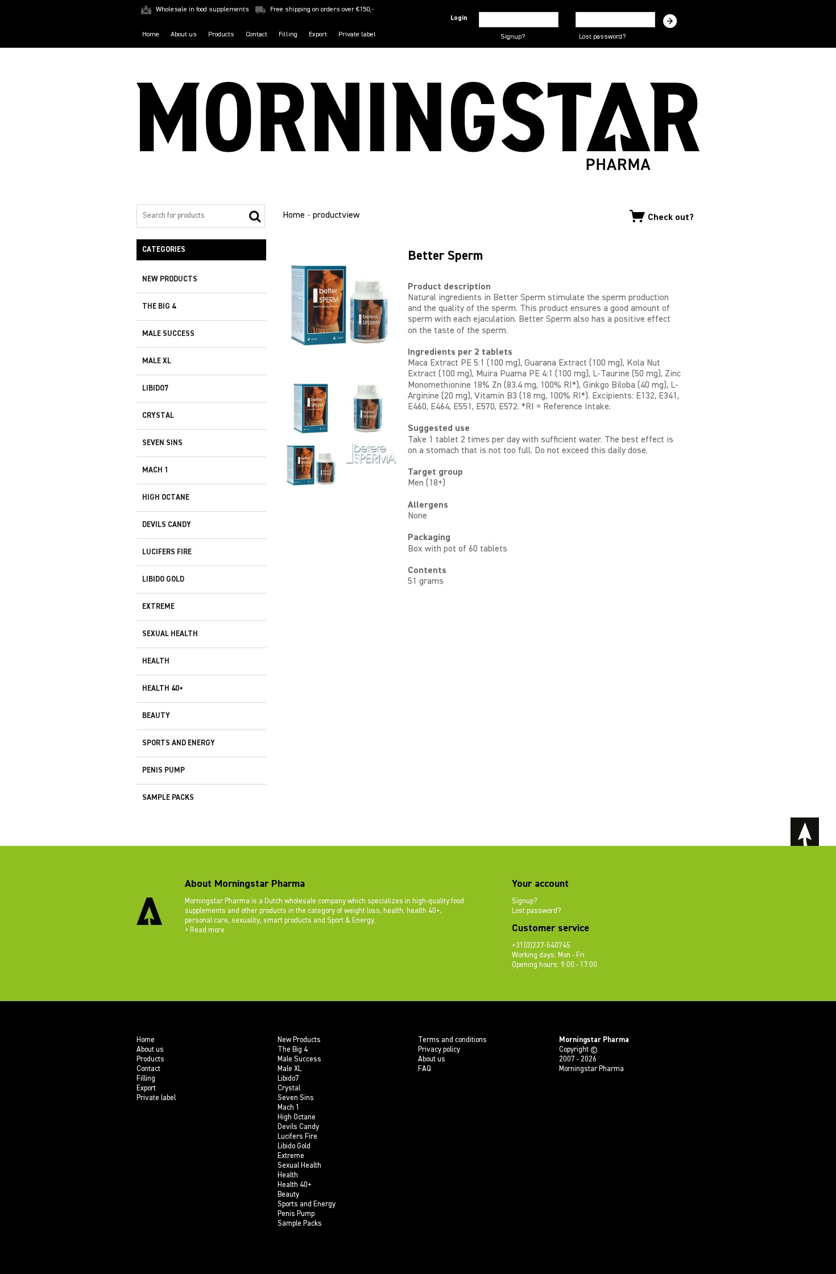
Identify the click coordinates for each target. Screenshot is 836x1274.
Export (318, 34)
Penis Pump (163, 770)
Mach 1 (155, 470)
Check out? (671, 217)
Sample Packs (168, 798)
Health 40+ (162, 688)
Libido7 (155, 388)
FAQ (424, 1069)
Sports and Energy (178, 743)
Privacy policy (439, 1049)
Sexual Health (170, 634)
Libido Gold (163, 579)
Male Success (168, 334)
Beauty (156, 716)
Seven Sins (162, 443)
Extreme (158, 607)
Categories (163, 250)
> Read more (205, 930)
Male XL (156, 361)
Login (458, 18)
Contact (256, 34)
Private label (357, 34)
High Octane (165, 497)
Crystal (158, 416)
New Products (169, 279)
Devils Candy (166, 525)
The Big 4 (159, 306)
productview (336, 215)
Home (150, 34)
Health (155, 661)
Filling (288, 34)
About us (184, 34)
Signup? (512, 37)
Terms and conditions (452, 1040)
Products (221, 34)
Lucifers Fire (167, 552)
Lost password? (602, 37)
